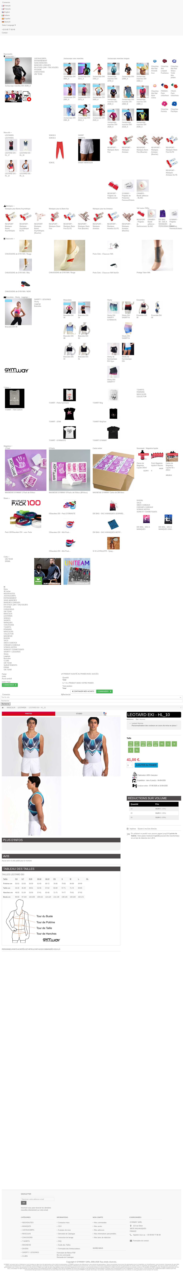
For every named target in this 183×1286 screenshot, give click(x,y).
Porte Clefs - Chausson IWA (103, 254)
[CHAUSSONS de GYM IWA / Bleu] (25, 265)
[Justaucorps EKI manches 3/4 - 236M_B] (128, 92)
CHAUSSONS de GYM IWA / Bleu (17, 273)
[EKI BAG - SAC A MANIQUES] (146, 519)
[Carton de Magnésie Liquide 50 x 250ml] (172, 456)
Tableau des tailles (18, 868)
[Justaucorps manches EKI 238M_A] (143, 92)
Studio (79, 714)
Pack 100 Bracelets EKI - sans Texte (18, 532)
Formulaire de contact (141, 1241)
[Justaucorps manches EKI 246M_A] (143, 69)
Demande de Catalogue (66, 1234)
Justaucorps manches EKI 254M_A (112, 102)
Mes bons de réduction (102, 1237)
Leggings (37, 304)
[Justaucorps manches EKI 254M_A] (113, 92)
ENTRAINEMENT (40, 61)
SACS (139, 503)
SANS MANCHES (40, 63)
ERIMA (7, 561)
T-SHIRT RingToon (99, 422)
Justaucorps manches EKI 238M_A (141, 102)
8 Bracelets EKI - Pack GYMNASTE (62, 513)
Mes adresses (99, 1230)
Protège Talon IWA (143, 273)
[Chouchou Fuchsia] (164, 103)
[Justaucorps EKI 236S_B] (69, 110)
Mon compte (98, 1217)
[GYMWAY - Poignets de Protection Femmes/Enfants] (128, 186)
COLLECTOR (141, 396)
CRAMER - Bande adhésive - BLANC (142, 196)
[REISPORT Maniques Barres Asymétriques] (11, 216)
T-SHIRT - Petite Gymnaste (59, 403)
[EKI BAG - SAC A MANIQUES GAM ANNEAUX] (168, 519)
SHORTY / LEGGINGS (42, 299)
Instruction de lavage (65, 1237)
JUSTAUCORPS (40, 58)
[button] (6, 557)
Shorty (36, 302)
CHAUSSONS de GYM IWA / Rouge (18, 254)
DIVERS (140, 500)
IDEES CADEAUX (143, 505)
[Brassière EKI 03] (84, 328)
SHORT (87, 135)
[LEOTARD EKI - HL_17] (11, 145)
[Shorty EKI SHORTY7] (113, 372)
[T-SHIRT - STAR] (69, 413)
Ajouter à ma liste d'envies (147, 829)
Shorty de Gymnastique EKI (127, 359)
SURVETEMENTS (10, 665)
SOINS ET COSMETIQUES (147, 512)
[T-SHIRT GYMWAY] (113, 432)
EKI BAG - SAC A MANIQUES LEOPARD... (108, 513)
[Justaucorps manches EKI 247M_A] (113, 69)
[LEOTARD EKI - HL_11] (26, 166)
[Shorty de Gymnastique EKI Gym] (113, 349)
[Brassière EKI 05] (18, 311)
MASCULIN (8, 614)
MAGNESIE (8, 636)
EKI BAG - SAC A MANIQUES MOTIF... (107, 532)
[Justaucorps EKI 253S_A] (99, 110)
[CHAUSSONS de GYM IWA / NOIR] (25, 283)
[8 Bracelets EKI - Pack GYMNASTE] (69, 505)
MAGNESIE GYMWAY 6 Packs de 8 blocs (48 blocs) (68, 492)
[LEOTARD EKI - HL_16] (26, 145)
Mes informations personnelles (105, 1234)
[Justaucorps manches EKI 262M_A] (113, 115)
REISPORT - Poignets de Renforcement (112, 196)
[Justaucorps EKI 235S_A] (99, 69)
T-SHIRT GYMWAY (100, 440)
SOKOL (52, 163)
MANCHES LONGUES (42, 65)
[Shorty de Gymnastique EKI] (128, 349)
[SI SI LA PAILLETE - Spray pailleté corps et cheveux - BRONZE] (113, 543)
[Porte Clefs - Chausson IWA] (113, 246)
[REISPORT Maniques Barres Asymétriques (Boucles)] (40, 216)
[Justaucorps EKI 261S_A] (84, 69)
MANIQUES (8, 623)
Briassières (72, 300)
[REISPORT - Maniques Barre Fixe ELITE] (172, 140)
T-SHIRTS (140, 390)
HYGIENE (38, 70)
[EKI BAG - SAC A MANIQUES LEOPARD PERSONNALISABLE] (113, 505)
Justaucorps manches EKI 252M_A (18, 86)
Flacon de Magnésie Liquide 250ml (142, 465)
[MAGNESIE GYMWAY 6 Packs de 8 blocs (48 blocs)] (69, 470)
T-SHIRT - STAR (55, 422)
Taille (129, 738)
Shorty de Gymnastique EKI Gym (112, 359)
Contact (4, 33)
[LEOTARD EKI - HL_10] (31, 746)
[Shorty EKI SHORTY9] (128, 307)
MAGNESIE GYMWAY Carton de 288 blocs (108, 492)
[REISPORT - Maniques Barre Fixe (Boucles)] (143, 140)
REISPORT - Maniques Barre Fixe (113, 150)
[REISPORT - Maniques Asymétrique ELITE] (26, 216)
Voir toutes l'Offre (143, 208)
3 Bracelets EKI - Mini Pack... (60, 532)
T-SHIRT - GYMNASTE (57, 440)
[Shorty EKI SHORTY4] (128, 328)
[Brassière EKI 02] (69, 349)
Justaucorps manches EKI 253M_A (141, 124)
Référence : (130, 719)
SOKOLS (55, 135)
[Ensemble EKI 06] (157, 307)
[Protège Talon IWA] (157, 255)
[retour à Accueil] (2, 707)
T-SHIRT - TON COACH (13, 410)
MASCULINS (141, 394)
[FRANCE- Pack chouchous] (164, 85)
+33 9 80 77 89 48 (8, 29)
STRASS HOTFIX (143, 509)
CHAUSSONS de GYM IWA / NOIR (18, 291)
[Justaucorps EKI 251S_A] (84, 110)
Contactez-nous (63, 1222)
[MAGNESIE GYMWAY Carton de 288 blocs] (113, 470)
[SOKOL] (60, 150)
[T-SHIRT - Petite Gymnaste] (69, 395)
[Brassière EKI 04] (84, 307)
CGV (60, 1226)
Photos (28, 714)
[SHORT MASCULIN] (89, 150)
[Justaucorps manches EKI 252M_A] (18, 70)
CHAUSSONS (9, 625)
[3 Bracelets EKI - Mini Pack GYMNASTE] (69, 524)
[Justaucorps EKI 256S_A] (69, 69)
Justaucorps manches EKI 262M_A (112, 124)
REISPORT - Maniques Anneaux (126, 150)
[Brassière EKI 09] (69, 328)
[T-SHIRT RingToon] (113, 413)
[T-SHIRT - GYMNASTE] (69, 432)
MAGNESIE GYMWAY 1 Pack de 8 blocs (20, 492)
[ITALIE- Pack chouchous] (174, 85)
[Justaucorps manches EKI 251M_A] (128, 115)
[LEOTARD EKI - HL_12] (11, 166)
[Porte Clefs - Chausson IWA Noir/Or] (113, 265)
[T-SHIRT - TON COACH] (14, 398)
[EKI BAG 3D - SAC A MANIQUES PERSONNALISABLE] (163, 213)
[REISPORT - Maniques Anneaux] (128, 140)
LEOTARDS (13, 135)
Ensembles (149, 300)
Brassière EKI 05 (11, 327)
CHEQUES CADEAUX (145, 507)
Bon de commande (63, 1255)
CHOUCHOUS (39, 72)
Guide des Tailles (64, 1245)
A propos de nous (64, 1230)
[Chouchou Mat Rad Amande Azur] (154, 61)
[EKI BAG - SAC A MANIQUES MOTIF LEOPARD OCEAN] (113, 524)
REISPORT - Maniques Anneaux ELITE (171, 173)
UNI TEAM (38, 74)
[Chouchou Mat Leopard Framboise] (164, 61)
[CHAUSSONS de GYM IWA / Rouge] (25, 246)
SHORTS (81, 138)
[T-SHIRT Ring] (113, 395)
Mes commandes (100, 1222)
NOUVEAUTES (9, 594)
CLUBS (6, 661)
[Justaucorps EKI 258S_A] (69, 89)
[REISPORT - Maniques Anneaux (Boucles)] (157, 140)
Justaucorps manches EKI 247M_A (112, 79)
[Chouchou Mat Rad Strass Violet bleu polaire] (174, 61)
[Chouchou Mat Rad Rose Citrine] (154, 85)
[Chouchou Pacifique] (174, 103)
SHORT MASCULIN (85, 163)
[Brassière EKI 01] (84, 349)
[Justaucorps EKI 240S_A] (99, 89)
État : (137, 719)
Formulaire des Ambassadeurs (69, 1249)
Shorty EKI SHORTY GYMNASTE (112, 317)
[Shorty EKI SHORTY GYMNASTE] (113, 307)
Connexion (6, 2)
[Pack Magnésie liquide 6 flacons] (157, 456)
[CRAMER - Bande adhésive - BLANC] (143, 186)
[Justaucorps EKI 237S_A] (84, 89)
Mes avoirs (98, 1226)
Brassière (37, 306)
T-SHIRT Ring (98, 403)
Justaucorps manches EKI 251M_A (127, 124)
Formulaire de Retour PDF (66, 1253)
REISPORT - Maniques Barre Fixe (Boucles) (142, 150)
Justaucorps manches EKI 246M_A (141, 79)
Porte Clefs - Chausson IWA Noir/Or (106, 273)
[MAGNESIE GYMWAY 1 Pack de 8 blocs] (25, 470)
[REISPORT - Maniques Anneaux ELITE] (172, 163)
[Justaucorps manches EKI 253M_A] (143, 115)
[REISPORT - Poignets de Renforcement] (113, 186)
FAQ (59, 1241)
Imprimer (132, 829)
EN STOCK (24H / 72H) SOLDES (46, 67)
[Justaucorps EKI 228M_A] (128, 69)
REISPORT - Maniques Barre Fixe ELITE (171, 150)
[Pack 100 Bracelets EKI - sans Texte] (25, 515)
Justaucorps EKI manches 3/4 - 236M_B (128, 102)
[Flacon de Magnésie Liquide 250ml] (143, 456)
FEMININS (141, 392)
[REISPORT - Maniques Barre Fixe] (113, 140)
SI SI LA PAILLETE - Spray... (103, 551)
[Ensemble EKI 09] (143, 307)
